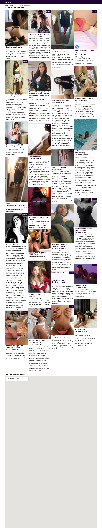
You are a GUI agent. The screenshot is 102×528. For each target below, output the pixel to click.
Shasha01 (55, 336)
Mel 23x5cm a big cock (61, 101)
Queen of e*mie (35, 157)
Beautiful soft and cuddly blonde (38, 218)
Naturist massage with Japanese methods (14, 346)
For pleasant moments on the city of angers (38, 341)
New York (21, 5)
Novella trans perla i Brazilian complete (59, 281)
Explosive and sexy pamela (39, 34)
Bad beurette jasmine (14, 47)
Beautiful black (80, 285)
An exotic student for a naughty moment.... (83, 229)
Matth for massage (59, 167)
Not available (80, 329)
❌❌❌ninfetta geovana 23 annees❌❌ (39, 254)
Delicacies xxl (57, 50)
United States (13, 5)
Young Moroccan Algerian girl (84, 51)
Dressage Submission (14, 95)
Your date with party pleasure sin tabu (59, 245)
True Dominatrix (12, 244)
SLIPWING (8, 2)
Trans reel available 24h (15, 145)
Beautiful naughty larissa (84, 99)
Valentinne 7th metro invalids (37, 295)
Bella (8, 203)
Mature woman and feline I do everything (85, 152)
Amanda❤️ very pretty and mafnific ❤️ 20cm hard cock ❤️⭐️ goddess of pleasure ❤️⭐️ (39, 94)
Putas (6, 5)
